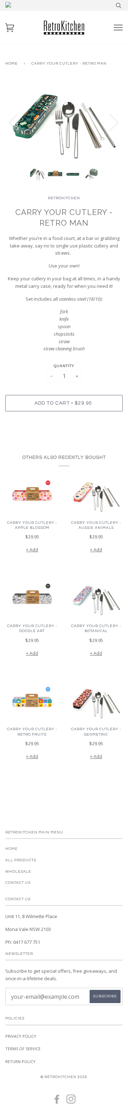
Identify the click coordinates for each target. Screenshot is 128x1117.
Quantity (64, 366)
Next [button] (110, 122)
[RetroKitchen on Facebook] (57, 1101)
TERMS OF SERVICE (23, 1048)
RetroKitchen (64, 198)
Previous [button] (17, 122)
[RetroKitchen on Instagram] (71, 1101)
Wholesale (18, 871)
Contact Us (18, 883)
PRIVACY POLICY (20, 1036)
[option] (64, 122)
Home (11, 63)
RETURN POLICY (20, 1061)
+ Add (32, 550)
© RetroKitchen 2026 (64, 1077)
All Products (20, 860)
